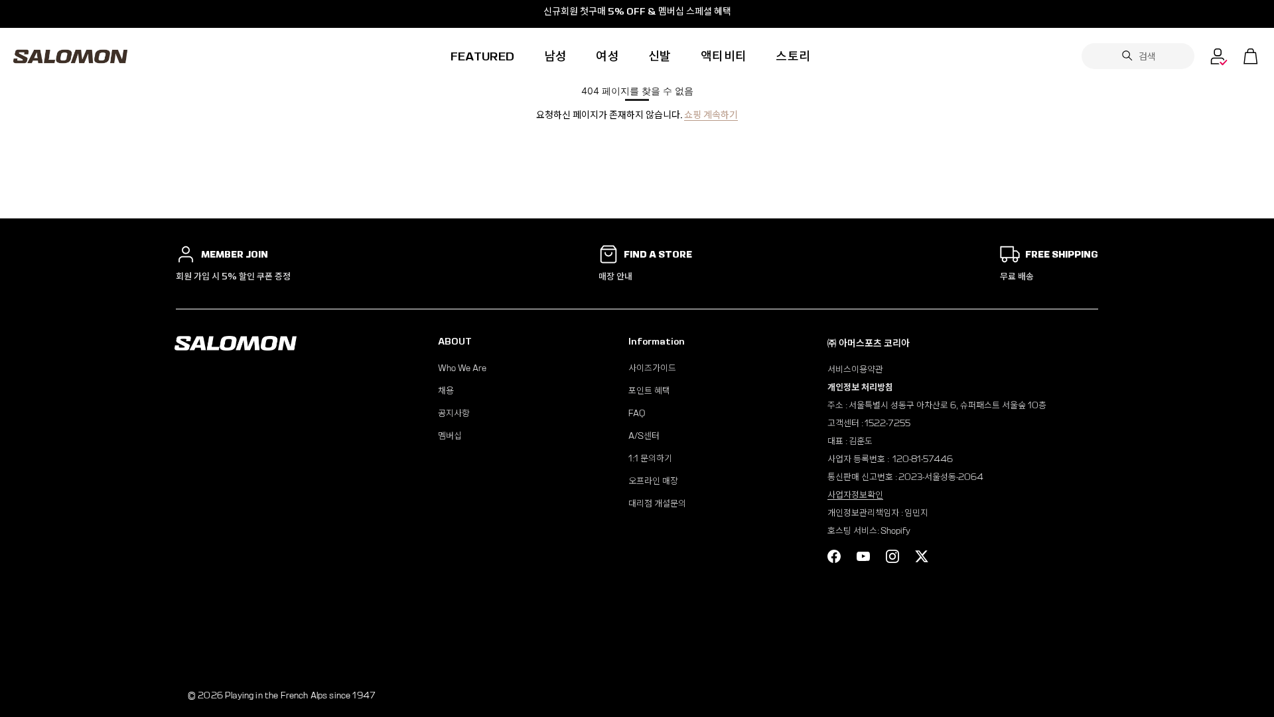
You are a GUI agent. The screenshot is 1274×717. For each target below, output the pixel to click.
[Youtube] (863, 556)
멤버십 (450, 436)
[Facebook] (834, 556)
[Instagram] (892, 556)
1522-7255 (887, 423)
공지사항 (454, 413)
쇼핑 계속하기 (711, 115)
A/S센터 (644, 436)
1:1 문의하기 (650, 458)
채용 (446, 391)
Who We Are (462, 368)
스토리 (793, 56)
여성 (607, 56)
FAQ (636, 413)
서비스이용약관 (855, 369)
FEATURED (483, 56)
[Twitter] (921, 556)
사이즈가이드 (652, 368)
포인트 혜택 (649, 391)
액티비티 (723, 56)
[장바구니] (1251, 56)
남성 (555, 56)
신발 (660, 56)
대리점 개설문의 (657, 504)
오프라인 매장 (653, 481)
